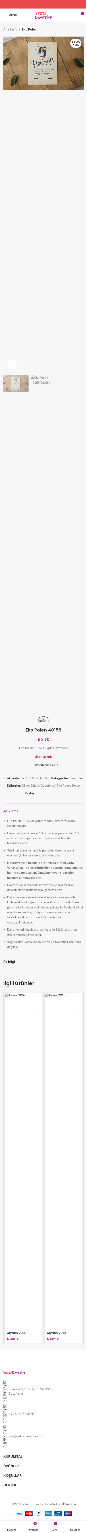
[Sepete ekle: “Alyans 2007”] (36, 999)
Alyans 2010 (56, 1333)
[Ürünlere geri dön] (75, 29)
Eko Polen (29, 29)
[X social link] (38, 4)
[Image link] (14, 1372)
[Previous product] (70, 29)
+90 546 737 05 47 (22, 1413)
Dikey (25, 785)
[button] (7, 204)
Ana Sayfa (10, 29)
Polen (76, 785)
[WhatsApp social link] (55, 4)
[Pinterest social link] (49, 4)
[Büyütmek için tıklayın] (12, 364)
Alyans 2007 (17, 1333)
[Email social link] (43, 4)
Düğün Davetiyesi (43, 785)
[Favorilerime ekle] (36, 1007)
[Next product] (81, 29)
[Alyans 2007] (23, 1161)
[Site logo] (43, 15)
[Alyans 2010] (63, 1161)
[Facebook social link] (32, 4)
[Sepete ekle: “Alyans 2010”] (76, 999)
